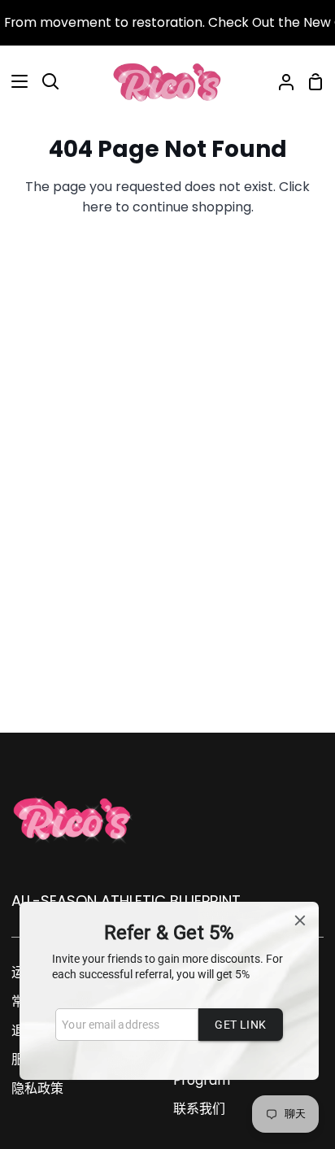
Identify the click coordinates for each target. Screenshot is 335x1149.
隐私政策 (37, 1088)
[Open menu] (14, 81)
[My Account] (279, 81)
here (97, 207)
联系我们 (199, 1108)
